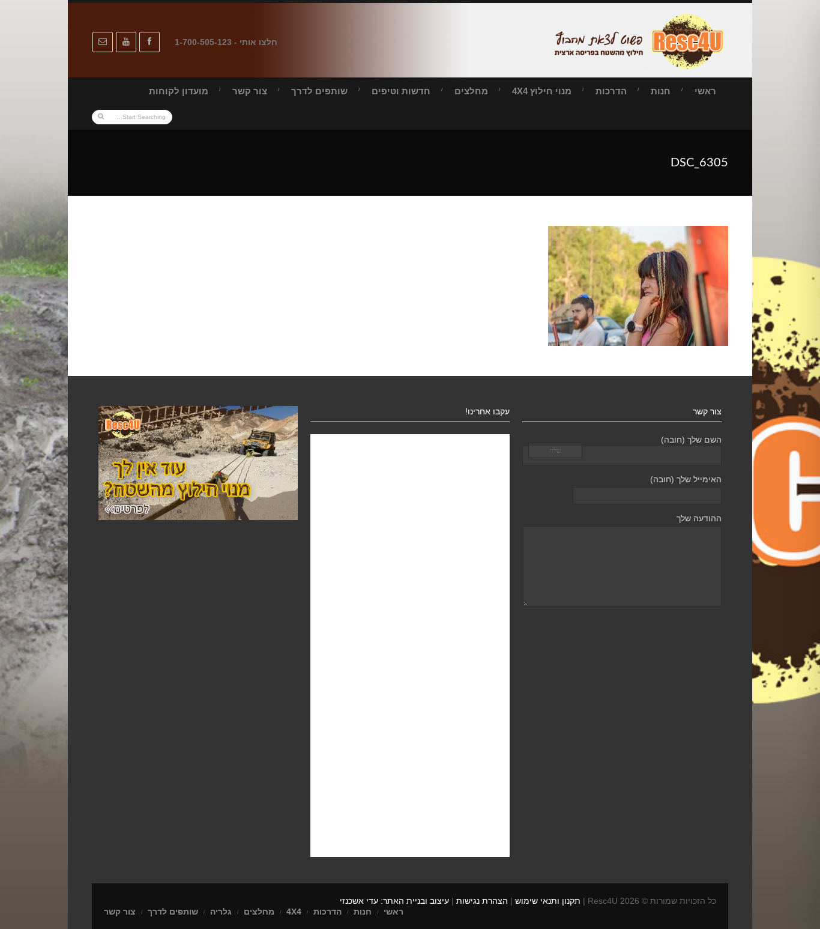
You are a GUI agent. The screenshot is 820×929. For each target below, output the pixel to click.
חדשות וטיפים (401, 90)
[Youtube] (126, 42)
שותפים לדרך (319, 90)
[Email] (102, 42)
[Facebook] (149, 42)
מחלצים (471, 90)
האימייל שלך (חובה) (686, 479)
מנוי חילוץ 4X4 (541, 90)
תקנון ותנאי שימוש (547, 901)
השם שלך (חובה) (691, 439)
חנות (661, 90)
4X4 (293, 911)
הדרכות (611, 90)
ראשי (705, 90)
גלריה (221, 911)
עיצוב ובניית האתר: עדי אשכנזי (394, 901)
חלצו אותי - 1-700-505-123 (226, 42)
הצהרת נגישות (482, 901)
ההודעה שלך (699, 518)
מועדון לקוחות (178, 90)
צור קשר (249, 90)
